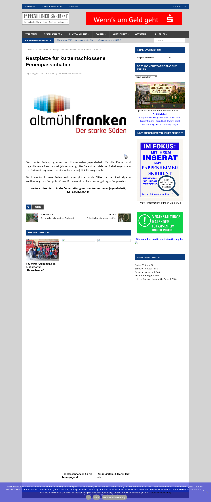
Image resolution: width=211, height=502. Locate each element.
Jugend (37, 207)
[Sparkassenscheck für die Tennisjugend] (78, 355)
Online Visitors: (143, 265)
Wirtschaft (120, 34)
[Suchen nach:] (169, 40)
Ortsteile (140, 34)
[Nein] (207, 492)
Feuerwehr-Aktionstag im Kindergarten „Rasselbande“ (40, 267)
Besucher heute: (143, 268)
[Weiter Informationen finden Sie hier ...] (160, 202)
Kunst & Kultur (77, 34)
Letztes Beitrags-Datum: (147, 278)
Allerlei (160, 34)
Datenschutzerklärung (52, 6)
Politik (100, 34)
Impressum (30, 6)
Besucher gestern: (144, 272)
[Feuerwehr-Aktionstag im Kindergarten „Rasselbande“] (42, 250)
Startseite (73, 6)
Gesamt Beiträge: (144, 275)
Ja (88, 497)
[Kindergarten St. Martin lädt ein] (114, 355)
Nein (96, 497)
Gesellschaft (52, 34)
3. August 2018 (36, 73)
